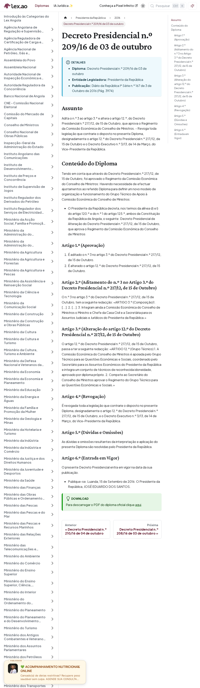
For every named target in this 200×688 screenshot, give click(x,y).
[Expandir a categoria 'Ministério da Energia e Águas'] (52, 399)
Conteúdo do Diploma (179, 27)
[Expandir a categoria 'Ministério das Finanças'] (52, 487)
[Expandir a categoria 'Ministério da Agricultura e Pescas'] (52, 272)
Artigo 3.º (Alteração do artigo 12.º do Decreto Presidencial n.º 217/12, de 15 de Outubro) (183, 88)
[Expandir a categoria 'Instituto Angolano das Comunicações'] (52, 156)
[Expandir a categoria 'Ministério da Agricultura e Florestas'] (52, 261)
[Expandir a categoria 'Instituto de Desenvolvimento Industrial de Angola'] (52, 167)
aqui (138, 505)
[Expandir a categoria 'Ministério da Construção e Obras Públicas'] (52, 323)
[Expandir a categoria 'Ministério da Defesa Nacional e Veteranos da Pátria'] (52, 363)
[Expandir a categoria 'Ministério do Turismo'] (52, 628)
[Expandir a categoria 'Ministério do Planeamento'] (52, 610)
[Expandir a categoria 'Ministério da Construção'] (52, 314)
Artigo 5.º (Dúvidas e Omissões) (181, 120)
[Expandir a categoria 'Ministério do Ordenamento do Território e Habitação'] (52, 601)
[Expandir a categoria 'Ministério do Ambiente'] (52, 556)
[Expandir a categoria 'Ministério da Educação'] (52, 390)
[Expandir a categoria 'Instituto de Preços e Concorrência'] (52, 178)
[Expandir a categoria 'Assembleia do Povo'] (52, 60)
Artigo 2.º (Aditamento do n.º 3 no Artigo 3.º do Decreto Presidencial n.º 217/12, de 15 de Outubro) (183, 58)
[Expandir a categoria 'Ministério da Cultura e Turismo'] (52, 341)
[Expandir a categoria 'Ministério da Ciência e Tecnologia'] (52, 294)
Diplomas (42, 6)
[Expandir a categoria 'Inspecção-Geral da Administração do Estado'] (52, 145)
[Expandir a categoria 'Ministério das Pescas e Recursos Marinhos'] (52, 525)
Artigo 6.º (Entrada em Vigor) (181, 134)
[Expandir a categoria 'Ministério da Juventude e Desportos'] (52, 471)
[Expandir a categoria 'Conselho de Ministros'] (52, 125)
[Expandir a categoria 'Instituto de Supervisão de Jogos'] (52, 189)
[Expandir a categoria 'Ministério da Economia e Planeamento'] (52, 381)
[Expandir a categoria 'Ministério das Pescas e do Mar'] (52, 514)
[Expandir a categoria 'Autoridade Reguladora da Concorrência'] (52, 87)
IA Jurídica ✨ (63, 6)
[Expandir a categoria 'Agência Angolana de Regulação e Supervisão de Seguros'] (52, 29)
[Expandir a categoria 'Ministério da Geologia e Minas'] (52, 421)
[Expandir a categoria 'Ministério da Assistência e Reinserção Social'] (52, 283)
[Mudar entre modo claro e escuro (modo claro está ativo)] (143, 6)
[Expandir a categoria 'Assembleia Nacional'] (52, 67)
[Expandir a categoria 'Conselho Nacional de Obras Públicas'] (52, 134)
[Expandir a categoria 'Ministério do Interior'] (52, 592)
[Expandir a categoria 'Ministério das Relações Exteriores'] (52, 536)
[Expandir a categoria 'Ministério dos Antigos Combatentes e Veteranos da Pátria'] (52, 637)
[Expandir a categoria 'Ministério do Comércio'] (52, 563)
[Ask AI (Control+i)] (192, 6)
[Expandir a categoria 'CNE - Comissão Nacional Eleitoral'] (52, 105)
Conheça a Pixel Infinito (116, 6)
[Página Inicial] (65, 18)
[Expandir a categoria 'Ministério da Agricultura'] (52, 252)
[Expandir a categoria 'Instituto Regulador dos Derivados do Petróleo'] (52, 200)
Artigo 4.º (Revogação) (182, 108)
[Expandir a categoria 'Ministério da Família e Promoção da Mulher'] (52, 410)
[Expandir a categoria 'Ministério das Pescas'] (52, 505)
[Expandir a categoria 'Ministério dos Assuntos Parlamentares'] (52, 648)
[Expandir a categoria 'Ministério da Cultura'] (52, 332)
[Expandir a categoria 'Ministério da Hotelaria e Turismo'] (52, 432)
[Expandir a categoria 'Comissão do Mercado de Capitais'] (52, 116)
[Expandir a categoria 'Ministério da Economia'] (52, 372)
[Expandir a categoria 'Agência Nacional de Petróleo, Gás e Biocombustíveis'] (52, 51)
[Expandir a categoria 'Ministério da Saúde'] (52, 480)
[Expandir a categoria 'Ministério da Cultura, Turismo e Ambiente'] (52, 352)
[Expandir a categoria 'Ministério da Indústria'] (52, 440)
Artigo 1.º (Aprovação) (181, 37)
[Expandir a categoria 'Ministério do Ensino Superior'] (52, 572)
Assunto (176, 19)
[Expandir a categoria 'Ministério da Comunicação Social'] (52, 305)
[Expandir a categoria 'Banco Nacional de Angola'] (52, 96)
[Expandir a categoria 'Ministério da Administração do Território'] (52, 232)
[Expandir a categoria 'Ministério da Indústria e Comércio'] (52, 449)
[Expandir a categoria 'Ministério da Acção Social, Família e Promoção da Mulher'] (52, 221)
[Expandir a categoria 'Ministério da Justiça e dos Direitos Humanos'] (52, 460)
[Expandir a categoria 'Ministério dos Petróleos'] (52, 657)
